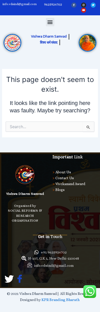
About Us (63, 172)
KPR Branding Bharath (61, 300)
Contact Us (64, 178)
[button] (50, 22)
